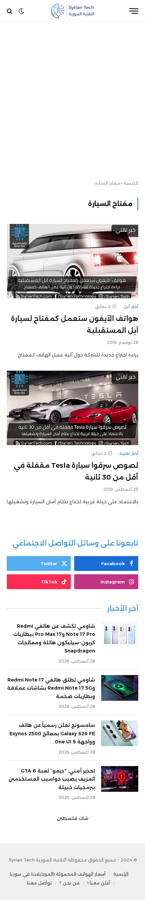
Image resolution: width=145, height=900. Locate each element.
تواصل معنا (39, 882)
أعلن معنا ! (98, 882)
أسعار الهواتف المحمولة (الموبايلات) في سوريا (58, 874)
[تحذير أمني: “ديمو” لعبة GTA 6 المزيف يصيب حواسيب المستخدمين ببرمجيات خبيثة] (119, 779)
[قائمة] (133, 11)
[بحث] (10, 11)
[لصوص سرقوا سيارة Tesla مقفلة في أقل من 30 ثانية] (72, 408)
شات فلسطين (72, 818)
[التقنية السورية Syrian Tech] (72, 11)
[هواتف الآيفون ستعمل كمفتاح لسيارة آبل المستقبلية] (72, 261)
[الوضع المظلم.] (21, 11)
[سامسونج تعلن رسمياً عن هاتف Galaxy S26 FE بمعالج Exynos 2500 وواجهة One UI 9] (119, 733)
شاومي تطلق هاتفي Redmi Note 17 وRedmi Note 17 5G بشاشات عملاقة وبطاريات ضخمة (51, 688)
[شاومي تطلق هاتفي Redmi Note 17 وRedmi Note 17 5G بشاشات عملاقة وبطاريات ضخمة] (119, 688)
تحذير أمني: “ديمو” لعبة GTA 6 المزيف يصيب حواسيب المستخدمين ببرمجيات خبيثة (51, 779)
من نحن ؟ (69, 882)
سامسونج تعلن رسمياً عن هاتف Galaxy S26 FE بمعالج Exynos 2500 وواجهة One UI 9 (52, 733)
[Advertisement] (72, 101)
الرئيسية (131, 183)
